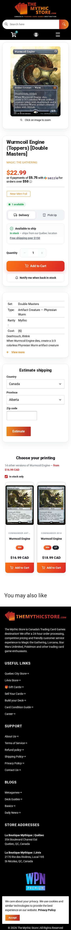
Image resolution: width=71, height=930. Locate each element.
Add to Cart (22, 567)
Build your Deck (14, 700)
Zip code (12, 408)
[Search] (64, 24)
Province (12, 392)
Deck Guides (12, 799)
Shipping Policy (14, 756)
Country (11, 376)
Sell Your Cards (14, 693)
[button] (35, 180)
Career (9, 713)
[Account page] (36, 35)
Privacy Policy (13, 763)
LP (55, 547)
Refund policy (13, 749)
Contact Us (11, 770)
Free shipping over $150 (25, 238)
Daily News (11, 812)
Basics (9, 806)
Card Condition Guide (18, 707)
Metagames (12, 792)
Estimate (18, 431)
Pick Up (52, 215)
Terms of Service (15, 743)
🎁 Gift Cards (13, 687)
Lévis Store (11, 680)
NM (19, 547)
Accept (12, 917)
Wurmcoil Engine (19, 538)
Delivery (24, 215)
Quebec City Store (15, 673)
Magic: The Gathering (22, 162)
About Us (10, 736)
